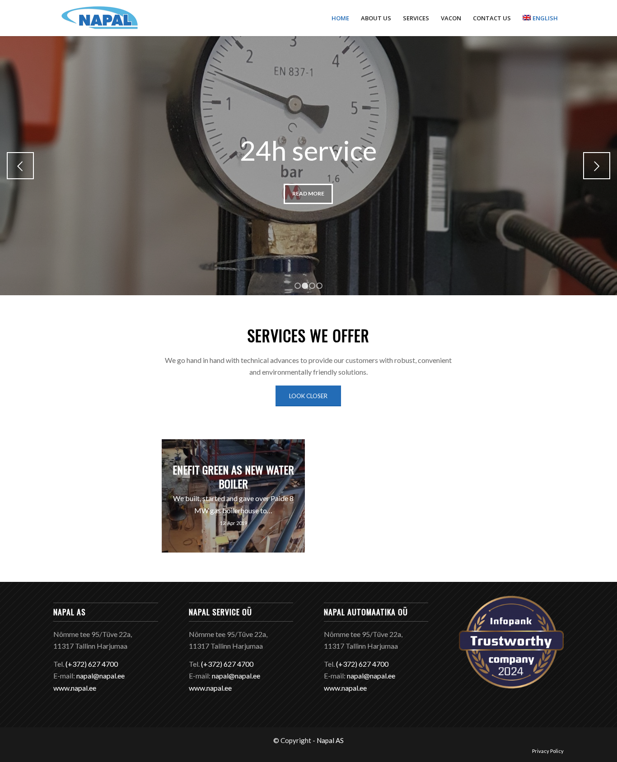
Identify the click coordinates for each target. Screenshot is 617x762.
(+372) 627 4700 (91, 664)
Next (596, 165)
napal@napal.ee (100, 675)
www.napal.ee (74, 687)
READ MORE (308, 193)
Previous (20, 165)
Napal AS (330, 740)
